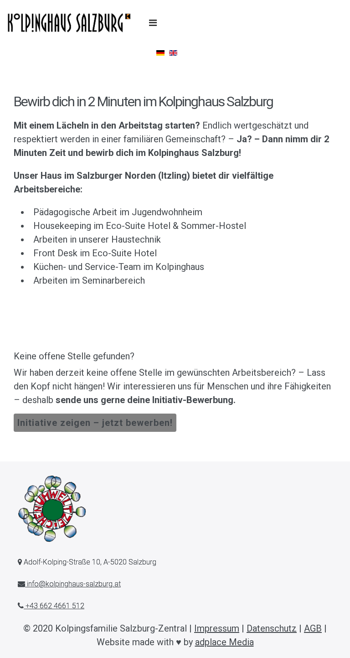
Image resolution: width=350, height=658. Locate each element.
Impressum (216, 628)
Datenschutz (272, 628)
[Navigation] (153, 22)
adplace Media (224, 642)
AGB (313, 628)
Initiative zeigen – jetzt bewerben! (95, 422)
